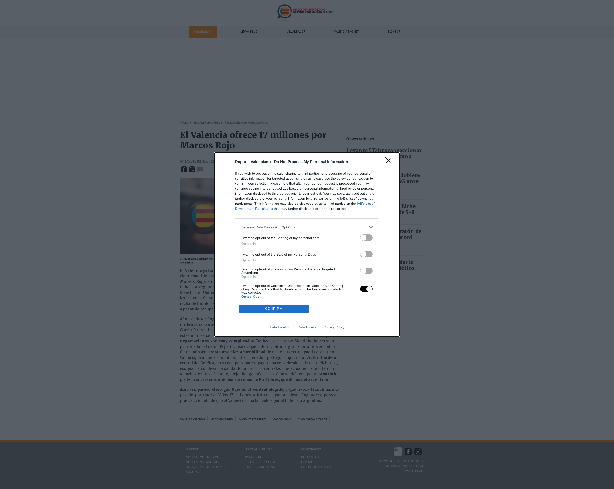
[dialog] (307, 244)
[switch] (366, 237)
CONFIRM (274, 308)
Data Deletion (280, 327)
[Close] (390, 162)
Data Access (307, 327)
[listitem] (307, 227)
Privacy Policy (334, 327)
